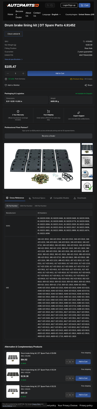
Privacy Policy (36, 404)
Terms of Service (7, 406)
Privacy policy (86, 405)
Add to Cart (83, 362)
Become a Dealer (19, 14)
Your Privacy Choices (68, 405)
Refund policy (49, 405)
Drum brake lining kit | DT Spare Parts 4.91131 (38, 386)
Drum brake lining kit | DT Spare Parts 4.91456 (38, 353)
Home (10, 14)
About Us (28, 14)
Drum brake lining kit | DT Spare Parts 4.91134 (38, 370)
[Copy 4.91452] (84, 41)
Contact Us (36, 14)
